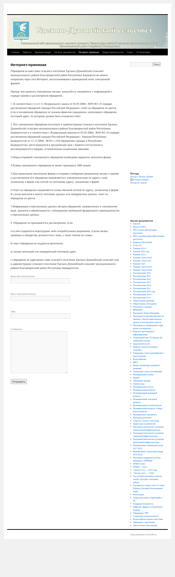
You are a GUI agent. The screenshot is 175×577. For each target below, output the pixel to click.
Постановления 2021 (142, 288)
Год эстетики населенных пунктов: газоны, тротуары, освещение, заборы (147, 479)
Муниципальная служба (143, 374)
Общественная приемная (143, 300)
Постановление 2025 (142, 276)
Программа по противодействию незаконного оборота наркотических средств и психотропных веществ (148, 319)
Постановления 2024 (142, 279)
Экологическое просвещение (145, 525)
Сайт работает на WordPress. (143, 534)
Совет (130, 52)
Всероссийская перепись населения (148, 519)
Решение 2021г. (139, 254)
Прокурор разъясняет (142, 417)
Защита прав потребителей (144, 423)
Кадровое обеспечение (142, 242)
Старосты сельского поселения (146, 420)
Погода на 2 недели (138, 182)
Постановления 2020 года (144, 291)
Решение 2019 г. (140, 248)
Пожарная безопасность (143, 503)
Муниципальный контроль (144, 389)
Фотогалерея (138, 494)
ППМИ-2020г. (139, 463)
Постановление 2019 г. (142, 294)
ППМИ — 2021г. (140, 466)
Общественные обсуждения (145, 303)
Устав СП (137, 245)
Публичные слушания (142, 306)
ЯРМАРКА (138, 309)
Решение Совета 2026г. (143, 269)
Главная (15, 52)
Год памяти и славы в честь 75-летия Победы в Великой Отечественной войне (148, 488)
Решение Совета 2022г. (143, 257)
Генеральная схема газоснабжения (147, 371)
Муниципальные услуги (143, 386)
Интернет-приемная (89, 52)
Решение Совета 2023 (142, 260)
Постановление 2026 (142, 272)
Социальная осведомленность (145, 516)
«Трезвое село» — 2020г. (144, 473)
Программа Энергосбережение (146, 312)
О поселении (143, 52)
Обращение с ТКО (141, 513)
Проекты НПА (139, 226)
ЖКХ (135, 362)
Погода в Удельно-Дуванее (141, 176)
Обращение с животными (144, 522)
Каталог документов (64, 52)
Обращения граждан (141, 380)
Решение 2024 (139, 263)
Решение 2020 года (141, 251)
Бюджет (136, 377)
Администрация (43, 52)
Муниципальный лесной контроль (147, 405)
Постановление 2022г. (142, 285)
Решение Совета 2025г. (143, 266)
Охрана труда (138, 383)
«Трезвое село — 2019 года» (145, 469)
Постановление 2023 (142, 282)
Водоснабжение (139, 359)
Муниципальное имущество (145, 414)
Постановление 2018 (142, 297)
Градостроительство (113, 52)
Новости (27, 52)
